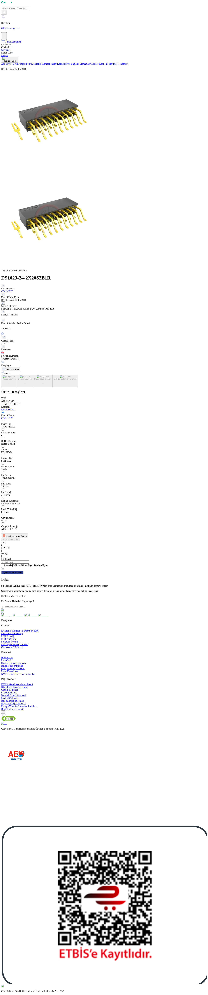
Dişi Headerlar (121, 63)
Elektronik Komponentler (44, 63)
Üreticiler (5, 50)
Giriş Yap (5, 28)
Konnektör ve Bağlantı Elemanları (74, 63)
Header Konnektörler (102, 63)
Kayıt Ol (15, 28)
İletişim (4, 55)
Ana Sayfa (7, 63)
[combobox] (3, 712)
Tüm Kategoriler (13, 41)
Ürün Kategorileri (22, 63)
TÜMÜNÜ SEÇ (9, 404)
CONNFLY (7, 418)
